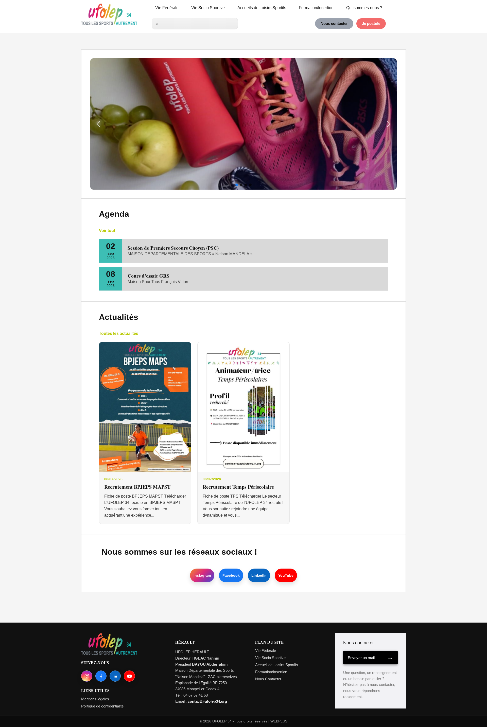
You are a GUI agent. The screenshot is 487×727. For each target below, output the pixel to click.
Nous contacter (334, 24)
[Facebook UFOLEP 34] (101, 676)
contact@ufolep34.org (207, 701)
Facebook (231, 575)
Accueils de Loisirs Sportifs (261, 8)
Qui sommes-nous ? (364, 8)
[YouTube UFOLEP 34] (129, 676)
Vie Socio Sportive (208, 8)
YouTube (285, 575)
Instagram (202, 575)
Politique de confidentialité (102, 706)
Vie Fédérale (167, 8)
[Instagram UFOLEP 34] (86, 676)
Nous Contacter (268, 679)
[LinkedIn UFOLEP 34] (115, 676)
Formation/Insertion (316, 8)
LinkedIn (259, 575)
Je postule (371, 24)
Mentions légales (95, 699)
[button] (98, 124)
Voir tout (107, 230)
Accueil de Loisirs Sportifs (276, 665)
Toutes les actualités (118, 333)
